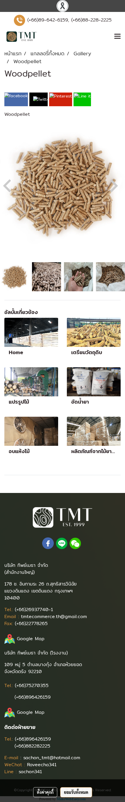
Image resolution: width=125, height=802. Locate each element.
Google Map (30, 638)
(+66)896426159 (33, 697)
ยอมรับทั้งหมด (76, 792)
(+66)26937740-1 (34, 609)
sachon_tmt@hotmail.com (51, 757)
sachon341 (30, 771)
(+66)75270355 (32, 685)
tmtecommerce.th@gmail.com (54, 616)
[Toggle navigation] (117, 36)
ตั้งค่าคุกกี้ (45, 792)
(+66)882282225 (32, 746)
